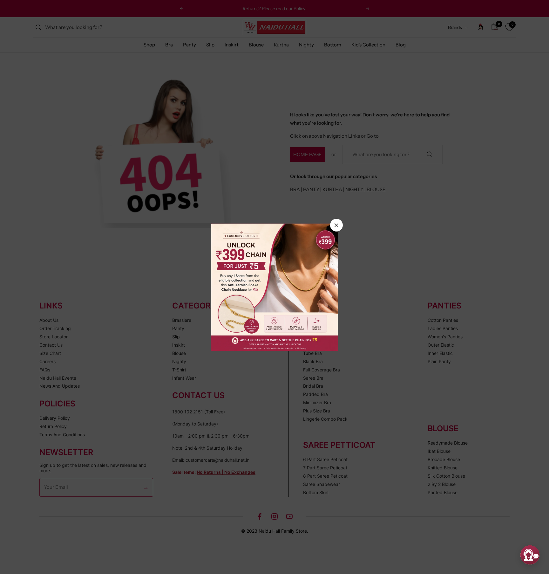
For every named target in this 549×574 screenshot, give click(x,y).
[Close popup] (336, 225)
